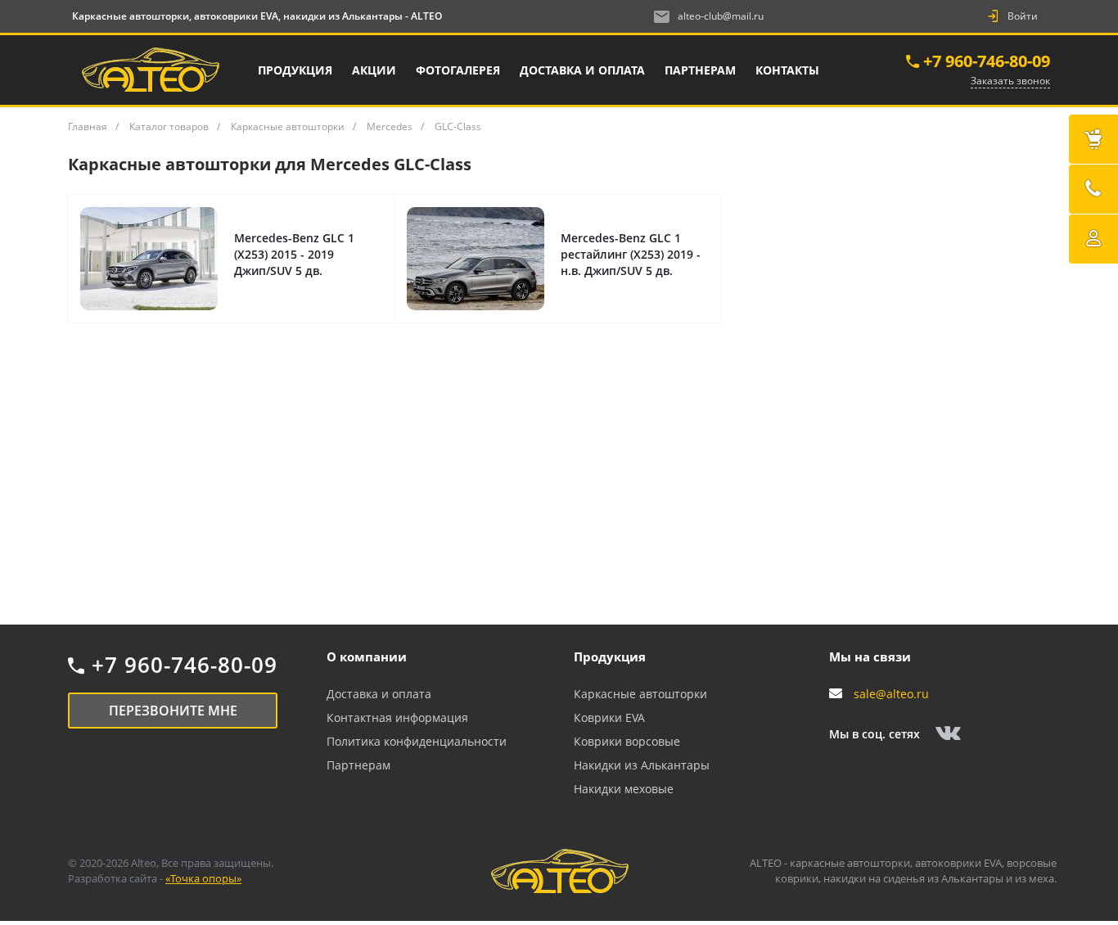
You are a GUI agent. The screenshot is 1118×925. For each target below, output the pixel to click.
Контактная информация (397, 717)
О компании (367, 656)
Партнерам (358, 765)
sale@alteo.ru (891, 694)
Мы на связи (870, 656)
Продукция (610, 656)
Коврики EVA (609, 717)
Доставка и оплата (379, 694)
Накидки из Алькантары (642, 765)
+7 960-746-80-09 (986, 61)
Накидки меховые (624, 788)
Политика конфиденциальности (417, 741)
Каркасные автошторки (640, 694)
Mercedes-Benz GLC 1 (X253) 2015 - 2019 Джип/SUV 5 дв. (294, 254)
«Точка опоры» (203, 878)
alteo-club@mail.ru (721, 16)
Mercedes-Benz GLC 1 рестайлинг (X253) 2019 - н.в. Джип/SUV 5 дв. (631, 254)
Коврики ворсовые (627, 741)
